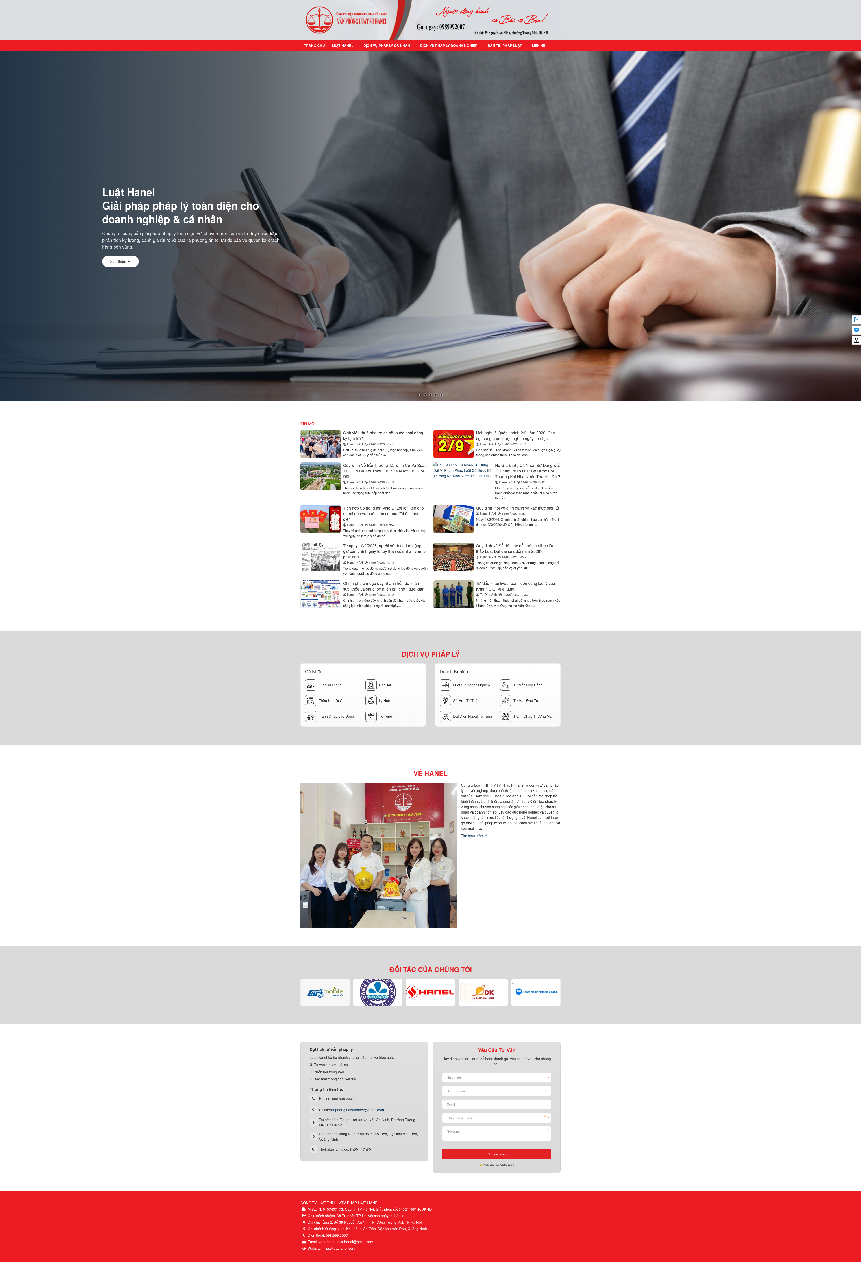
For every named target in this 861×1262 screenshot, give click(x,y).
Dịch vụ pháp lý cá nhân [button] (387, 45)
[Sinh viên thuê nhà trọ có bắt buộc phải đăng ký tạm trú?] (320, 444)
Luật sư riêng (330, 684)
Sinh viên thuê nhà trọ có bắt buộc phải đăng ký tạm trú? (383, 435)
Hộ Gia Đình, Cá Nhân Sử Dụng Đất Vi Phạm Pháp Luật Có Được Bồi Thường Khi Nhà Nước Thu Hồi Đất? (527, 470)
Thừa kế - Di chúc (333, 700)
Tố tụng (385, 716)
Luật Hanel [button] (343, 45)
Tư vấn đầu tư (525, 700)
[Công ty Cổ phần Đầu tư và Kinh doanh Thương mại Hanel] (377, 992)
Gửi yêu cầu (497, 1154)
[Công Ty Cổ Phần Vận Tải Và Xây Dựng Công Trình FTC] (536, 992)
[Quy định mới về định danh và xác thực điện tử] (453, 521)
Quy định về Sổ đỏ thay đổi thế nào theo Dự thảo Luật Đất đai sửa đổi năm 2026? (515, 548)
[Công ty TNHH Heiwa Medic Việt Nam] (483, 992)
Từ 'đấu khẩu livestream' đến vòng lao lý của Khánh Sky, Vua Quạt (515, 586)
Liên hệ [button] (538, 45)
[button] (419, 394)
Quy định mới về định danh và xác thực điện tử (517, 508)
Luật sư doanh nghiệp (471, 684)
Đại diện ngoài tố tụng (472, 716)
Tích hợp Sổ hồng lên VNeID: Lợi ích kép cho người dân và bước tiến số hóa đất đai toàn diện (383, 513)
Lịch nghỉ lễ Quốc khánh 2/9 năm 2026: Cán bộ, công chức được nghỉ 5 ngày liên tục (515, 435)
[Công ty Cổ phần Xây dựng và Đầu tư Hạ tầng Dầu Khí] (430, 992)
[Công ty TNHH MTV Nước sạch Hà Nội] (325, 992)
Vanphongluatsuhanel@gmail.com (356, 1109)
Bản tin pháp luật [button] (505, 45)
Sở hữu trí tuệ (465, 700)
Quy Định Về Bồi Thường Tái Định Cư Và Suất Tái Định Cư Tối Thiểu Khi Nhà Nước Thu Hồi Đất (384, 470)
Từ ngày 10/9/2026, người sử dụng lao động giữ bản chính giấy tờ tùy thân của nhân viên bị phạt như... (384, 551)
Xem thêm (118, 257)
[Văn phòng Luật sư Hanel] (430, 19)
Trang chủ (314, 45)
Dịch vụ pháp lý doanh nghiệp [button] (449, 45)
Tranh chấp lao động (336, 716)
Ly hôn (384, 700)
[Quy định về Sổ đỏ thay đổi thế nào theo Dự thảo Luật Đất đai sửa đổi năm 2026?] (453, 559)
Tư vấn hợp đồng (528, 684)
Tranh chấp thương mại (532, 716)
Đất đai (385, 684)
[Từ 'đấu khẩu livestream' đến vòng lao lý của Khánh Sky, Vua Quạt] (453, 594)
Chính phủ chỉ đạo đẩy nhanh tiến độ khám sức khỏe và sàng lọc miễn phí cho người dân (383, 586)
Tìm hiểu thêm (473, 835)
